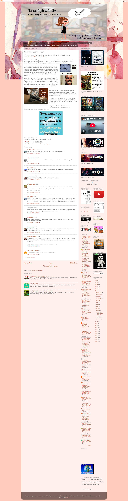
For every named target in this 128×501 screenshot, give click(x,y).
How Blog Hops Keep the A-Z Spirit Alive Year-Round (86, 295)
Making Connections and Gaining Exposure (41, 291)
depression (31, 143)
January (98, 319)
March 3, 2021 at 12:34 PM (33, 153)
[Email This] (36, 142)
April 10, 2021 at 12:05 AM (33, 254)
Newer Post (28, 263)
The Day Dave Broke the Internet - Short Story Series (37, 45)
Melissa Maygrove (85, 370)
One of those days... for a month (99, 313)
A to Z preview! (34, 283)
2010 (96, 341)
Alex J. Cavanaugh (32, 158)
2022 (96, 288)
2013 (96, 335)
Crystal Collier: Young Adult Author (86, 339)
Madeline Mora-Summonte (34, 149)
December (99, 292)
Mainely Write (86, 409)
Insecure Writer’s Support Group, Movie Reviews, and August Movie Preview (86, 364)
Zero (83, 410)
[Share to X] (38, 142)
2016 (96, 329)
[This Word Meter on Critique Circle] (92, 182)
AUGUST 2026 (85, 379)
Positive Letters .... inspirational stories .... (86, 384)
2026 (96, 280)
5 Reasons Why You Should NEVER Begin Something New (86, 343)
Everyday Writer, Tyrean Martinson (86, 301)
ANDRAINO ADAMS (32, 250)
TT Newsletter (53, 43)
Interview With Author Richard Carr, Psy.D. (86, 285)
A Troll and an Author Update (85, 304)
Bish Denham (85, 423)
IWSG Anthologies (86, 43)
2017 (96, 327)
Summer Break (85, 393)
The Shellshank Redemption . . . (86, 392)
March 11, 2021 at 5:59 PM (33, 246)
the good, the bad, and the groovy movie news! (42, 276)
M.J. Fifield (30, 167)
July (97, 302)
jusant (101, 495)
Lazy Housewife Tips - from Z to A (60, 45)
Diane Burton (30, 227)
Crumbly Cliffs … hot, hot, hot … (86, 387)
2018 (96, 325)
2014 (96, 333)
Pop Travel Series (63, 43)
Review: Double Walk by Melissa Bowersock (86, 276)
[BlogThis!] (37, 142)
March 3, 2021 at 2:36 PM (33, 171)
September (99, 298)
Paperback (87, 211)
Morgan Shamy (86, 413)
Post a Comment (30, 257)
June (97, 304)
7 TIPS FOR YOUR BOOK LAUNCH (86, 405)
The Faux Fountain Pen (85, 318)
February (98, 317)
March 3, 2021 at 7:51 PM (33, 203)
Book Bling (74, 45)
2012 (96, 337)
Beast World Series (75, 43)
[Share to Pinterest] (41, 142)
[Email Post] (33, 141)
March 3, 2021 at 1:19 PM (33, 163)
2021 (96, 290)
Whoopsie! (85, 319)
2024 (96, 284)
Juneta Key (85, 403)
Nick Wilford (30, 217)
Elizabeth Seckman (32, 236)
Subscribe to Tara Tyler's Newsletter (99, 204)
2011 (96, 339)
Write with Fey (86, 440)
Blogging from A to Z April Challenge (86, 291)
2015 (96, 331)
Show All (89, 445)
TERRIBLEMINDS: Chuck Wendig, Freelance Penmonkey (86, 238)
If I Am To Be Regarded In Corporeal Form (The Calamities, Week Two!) (86, 244)
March (98, 310)
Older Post (73, 263)
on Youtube (84, 209)
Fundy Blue (30, 196)
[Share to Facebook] (40, 142)
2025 (96, 282)
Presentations (44, 43)
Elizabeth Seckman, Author (84, 324)
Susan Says (85, 397)
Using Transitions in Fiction (86, 313)
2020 (96, 321)
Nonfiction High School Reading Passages (86, 430)
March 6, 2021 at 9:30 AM (33, 232)
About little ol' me (34, 43)
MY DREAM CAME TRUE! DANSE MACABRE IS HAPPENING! (85, 417)
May (97, 306)
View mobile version (50, 266)
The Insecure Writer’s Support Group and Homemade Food (86, 353)
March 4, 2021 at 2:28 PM (33, 222)
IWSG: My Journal (86, 436)
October (98, 296)
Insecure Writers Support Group (37, 57)
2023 (96, 286)
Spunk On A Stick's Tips (85, 350)
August (98, 300)
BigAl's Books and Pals (85, 273)
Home (25, 43)
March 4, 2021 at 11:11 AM (33, 212)
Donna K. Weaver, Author (86, 332)
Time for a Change (86, 424)
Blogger (67, 497)
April (97, 308)
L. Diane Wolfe (31, 184)
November (99, 294)
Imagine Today (86, 435)
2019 (96, 323)
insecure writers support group (42, 143)
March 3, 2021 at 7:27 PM (33, 192)
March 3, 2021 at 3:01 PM (33, 179)
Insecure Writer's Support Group (86, 310)
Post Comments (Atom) (37, 270)
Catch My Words (86, 428)
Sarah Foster (30, 176)
